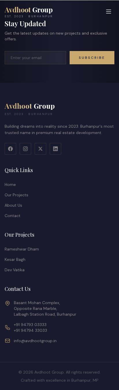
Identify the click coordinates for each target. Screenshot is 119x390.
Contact (13, 215)
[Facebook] (10, 149)
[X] (40, 149)
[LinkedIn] (55, 149)
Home (10, 184)
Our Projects (16, 194)
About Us (13, 205)
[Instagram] (25, 149)
